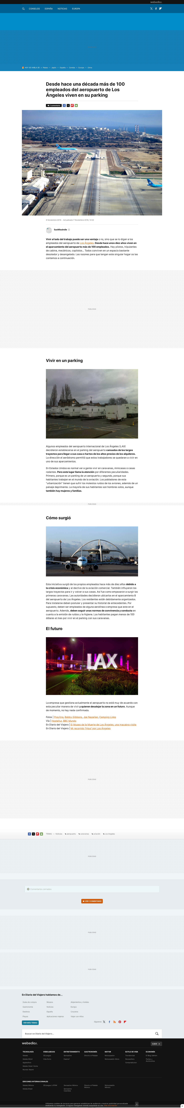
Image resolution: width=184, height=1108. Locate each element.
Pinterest (120, 1021)
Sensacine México (71, 1085)
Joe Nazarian (90, 717)
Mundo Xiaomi (28, 1070)
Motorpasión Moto (112, 1059)
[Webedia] (156, 2)
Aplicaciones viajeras (55, 1016)
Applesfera (27, 1063)
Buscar (157, 1033)
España (49, 8)
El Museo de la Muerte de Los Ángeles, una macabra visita (103, 724)
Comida (72, 68)
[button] (61, 229)
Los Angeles (110, 834)
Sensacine (68, 1056)
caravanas (84, 834)
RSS (115, 1021)
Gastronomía (28, 1007)
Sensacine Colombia (68, 1090)
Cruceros (74, 1012)
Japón (53, 68)
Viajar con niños (77, 1016)
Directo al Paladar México (91, 1086)
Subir (154, 1044)
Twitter (151, 8)
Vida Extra (47, 1059)
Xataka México (28, 1085)
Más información (110, 1105)
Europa (76, 8)
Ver (93, 901)
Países (45, 68)
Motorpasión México (110, 1086)
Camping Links (107, 717)
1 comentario (55, 105)
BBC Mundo (69, 720)
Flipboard (160, 8)
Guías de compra (30, 1002)
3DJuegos (47, 1056)
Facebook (155, 8)
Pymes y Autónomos (150, 1060)
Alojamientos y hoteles (80, 1002)
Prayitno (58, 717)
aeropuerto (71, 834)
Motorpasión (110, 1056)
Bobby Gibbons (73, 717)
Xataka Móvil (27, 1059)
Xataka (25, 1056)
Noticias (62, 8)
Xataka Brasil (27, 1089)
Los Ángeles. (87, 243)
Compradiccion (131, 1063)
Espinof (67, 1059)
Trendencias (130, 1056)
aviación (97, 834)
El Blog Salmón (151, 1056)
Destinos (26, 1012)
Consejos (34, 8)
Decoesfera (129, 1059)
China (90, 68)
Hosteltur (57, 720)
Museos (50, 1002)
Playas (25, 1016)
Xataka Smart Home (30, 1066)
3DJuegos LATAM (50, 1085)
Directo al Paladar (91, 1056)
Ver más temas (30, 1023)
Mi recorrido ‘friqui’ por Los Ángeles (91, 728)
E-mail (76, 105)
